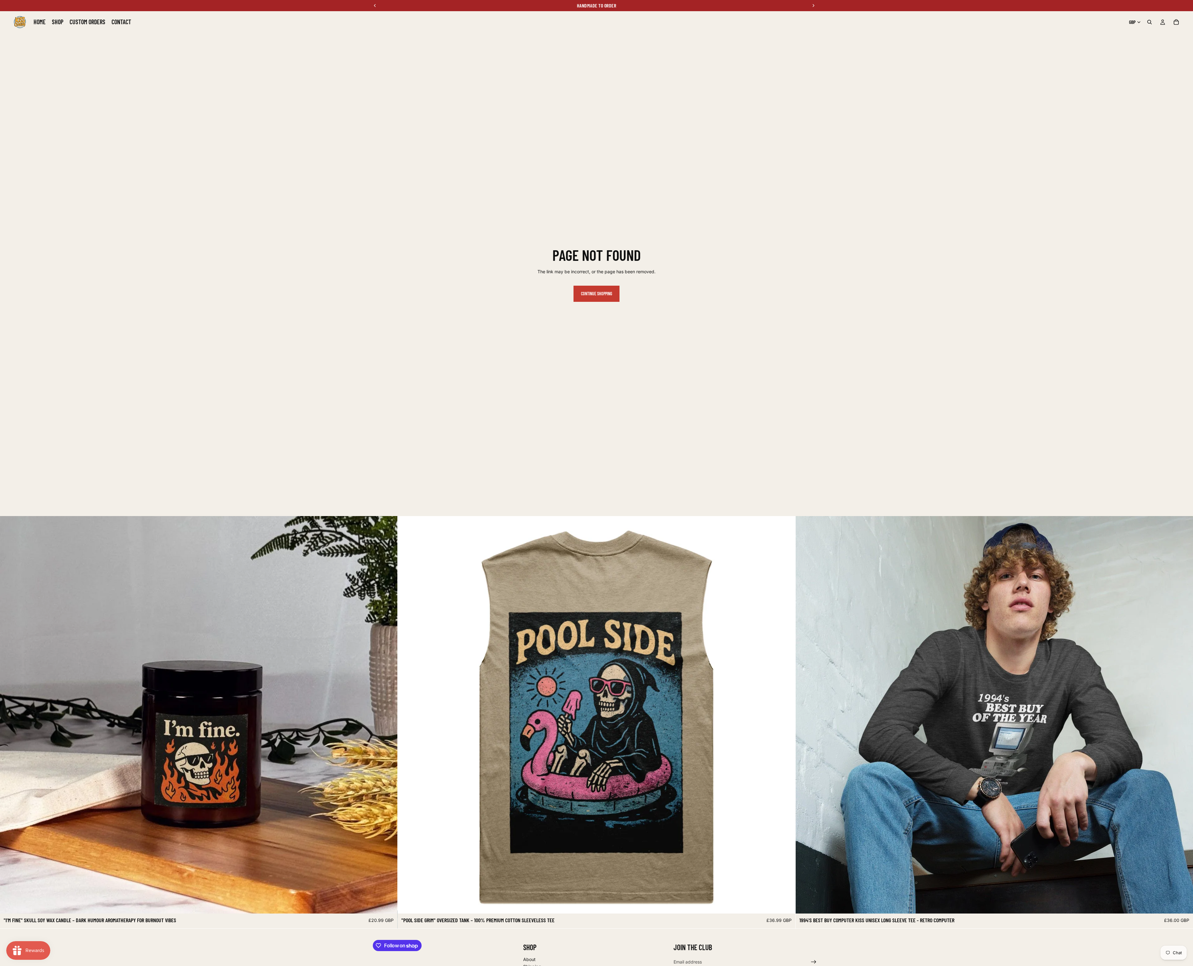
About (529, 959)
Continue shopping (596, 293)
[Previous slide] (9, 715)
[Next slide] (388, 715)
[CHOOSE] (388, 903)
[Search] (1149, 22)
